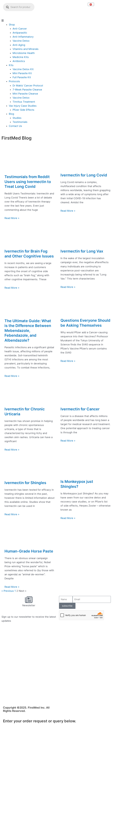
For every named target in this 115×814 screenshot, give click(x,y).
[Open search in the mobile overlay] (18, 7)
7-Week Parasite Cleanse (27, 89)
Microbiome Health (24, 53)
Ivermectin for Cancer (80, 409)
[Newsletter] (28, 599)
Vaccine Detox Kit (23, 69)
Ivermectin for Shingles (25, 482)
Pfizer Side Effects (23, 109)
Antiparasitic (20, 32)
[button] (57, 21)
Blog (11, 113)
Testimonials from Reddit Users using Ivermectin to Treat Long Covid (27, 181)
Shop (12, 24)
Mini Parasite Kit (22, 73)
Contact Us (15, 125)
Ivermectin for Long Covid (83, 175)
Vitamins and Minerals (25, 48)
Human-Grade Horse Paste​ (28, 551)
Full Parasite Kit (22, 77)
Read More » (11, 218)
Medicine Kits (21, 57)
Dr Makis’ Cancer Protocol (28, 85)
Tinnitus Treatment (24, 101)
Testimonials (20, 121)
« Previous (7, 590)
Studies (17, 117)
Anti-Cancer (20, 28)
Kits (11, 65)
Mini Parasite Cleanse (25, 93)
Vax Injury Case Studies (23, 105)
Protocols (14, 81)
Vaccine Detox (21, 40)
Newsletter (28, 605)
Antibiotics (19, 61)
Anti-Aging (19, 44)
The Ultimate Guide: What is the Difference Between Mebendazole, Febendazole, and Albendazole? (27, 331)
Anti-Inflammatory (23, 36)
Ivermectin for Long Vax (81, 251)
